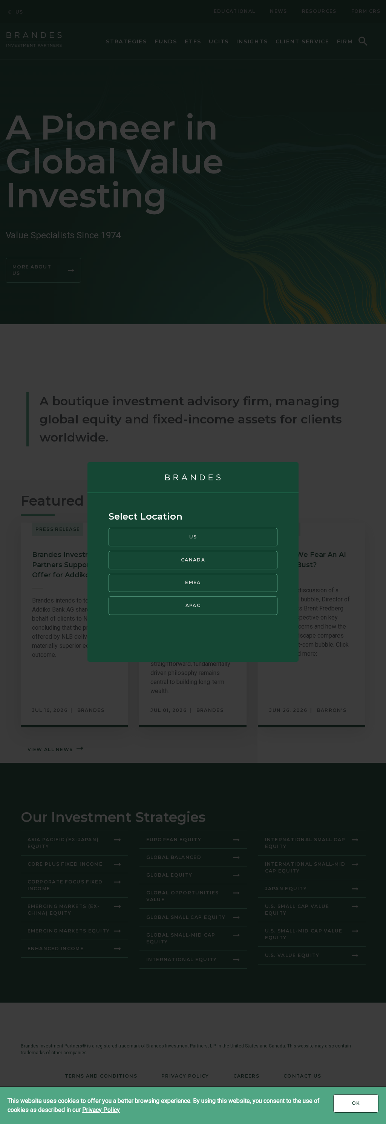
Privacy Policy (101, 1109)
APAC (193, 605)
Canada (193, 560)
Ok (365, 1106)
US (193, 537)
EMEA (193, 582)
